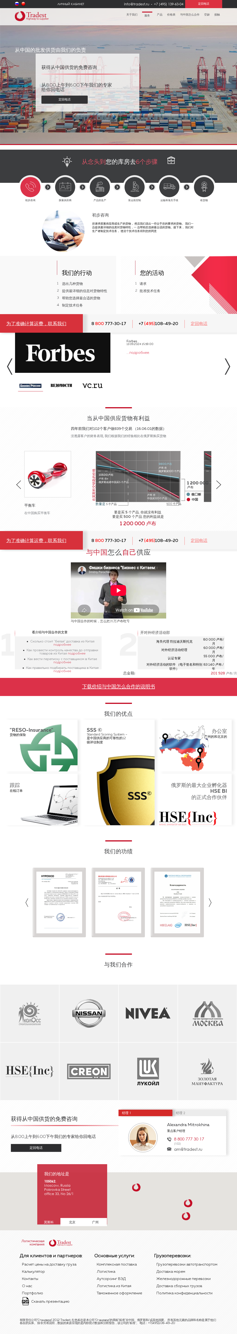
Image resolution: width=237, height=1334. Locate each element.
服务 (147, 15)
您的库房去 (120, 162)
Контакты (30, 1279)
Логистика (106, 1272)
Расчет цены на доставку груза (49, 1264)
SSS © (94, 730)
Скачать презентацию (50, 1302)
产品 (159, 14)
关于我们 (131, 14)
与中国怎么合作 (190, 14)
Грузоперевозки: (172, 1255)
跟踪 (15, 785)
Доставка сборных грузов (179, 1286)
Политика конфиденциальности (184, 1293)
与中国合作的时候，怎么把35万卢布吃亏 (100, 621)
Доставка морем (170, 1272)
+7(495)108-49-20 (161, 1323)
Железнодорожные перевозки (183, 1279)
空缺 (207, 14)
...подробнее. (138, 353)
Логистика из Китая (114, 1286)
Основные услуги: (114, 1255)
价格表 (171, 14)
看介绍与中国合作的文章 (50, 632)
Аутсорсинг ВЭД (111, 1279)
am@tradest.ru (188, 1149)
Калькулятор (33, 1272)
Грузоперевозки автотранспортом (186, 1264)
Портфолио (32, 1293)
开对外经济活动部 (155, 633)
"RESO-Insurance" (31, 730)
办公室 (219, 731)
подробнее (62, 644)
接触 (217, 14)
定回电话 (65, 99)
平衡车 (29, 506)
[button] (136, 1187)
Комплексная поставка (117, 1264)
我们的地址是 (56, 1174)
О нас (27, 1286)
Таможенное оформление (119, 1293)
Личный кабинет (70, 4)
